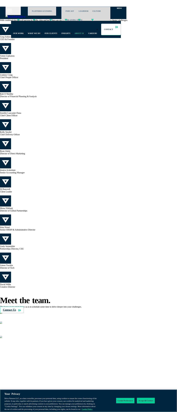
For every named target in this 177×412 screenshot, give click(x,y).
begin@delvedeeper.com (11, 320)
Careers (92, 33)
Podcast (9, 359)
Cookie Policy (12, 330)
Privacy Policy (12, 327)
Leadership (84, 11)
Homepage (10, 342)
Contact (108, 29)
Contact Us (9, 309)
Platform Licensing (42, 11)
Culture (96, 11)
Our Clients (51, 33)
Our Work (18, 33)
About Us (79, 33)
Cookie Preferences (125, 400)
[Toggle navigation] (13, 11)
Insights (65, 33)
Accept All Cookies (145, 400)
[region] (88, 401)
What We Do (34, 33)
